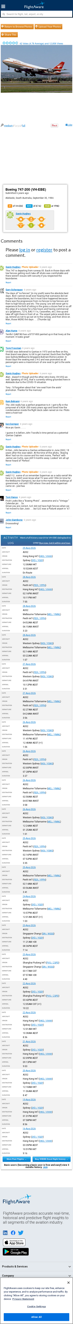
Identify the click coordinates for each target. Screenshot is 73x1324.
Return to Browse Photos (18, 26)
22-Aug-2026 (29, 983)
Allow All (36, 1317)
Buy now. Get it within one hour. (55, 542)
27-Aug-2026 (29, 664)
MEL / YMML (54, 614)
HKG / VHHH (46, 556)
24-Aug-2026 (29, 896)
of (34, 206)
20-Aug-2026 (29, 1070)
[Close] (68, 1282)
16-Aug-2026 (29, 1128)
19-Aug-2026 (29, 1099)
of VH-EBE (16, 206)
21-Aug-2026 (29, 1041)
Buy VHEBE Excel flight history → (51, 1159)
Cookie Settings (36, 1306)
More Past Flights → (17, 1159)
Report (8, 282)
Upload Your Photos (50, 26)
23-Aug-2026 (29, 925)
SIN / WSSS (48, 933)
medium (8, 125)
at (52, 206)
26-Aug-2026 (29, 722)
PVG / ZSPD (53, 962)
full (23, 125)
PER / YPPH (39, 585)
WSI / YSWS (47, 643)
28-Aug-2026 (29, 577)
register (44, 249)
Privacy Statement (23, 1299)
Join (45, 1167)
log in (24, 249)
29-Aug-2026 (29, 548)
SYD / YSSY (37, 560)
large (17, 125)
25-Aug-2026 (29, 838)
